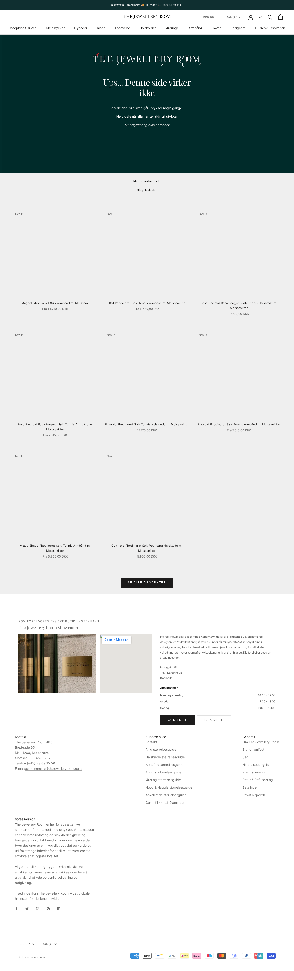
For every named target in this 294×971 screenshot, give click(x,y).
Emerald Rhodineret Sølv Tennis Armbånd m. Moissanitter (239, 424)
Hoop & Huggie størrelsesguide (169, 787)
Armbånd (195, 28)
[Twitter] (27, 908)
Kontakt (151, 742)
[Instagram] (37, 908)
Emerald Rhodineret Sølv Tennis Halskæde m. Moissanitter (147, 424)
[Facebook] (16, 908)
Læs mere (214, 720)
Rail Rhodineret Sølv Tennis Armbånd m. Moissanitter (147, 303)
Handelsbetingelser (257, 765)
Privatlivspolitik (254, 795)
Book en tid (177, 720)
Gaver (216, 28)
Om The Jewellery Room (261, 742)
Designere (238, 28)
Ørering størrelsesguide (163, 780)
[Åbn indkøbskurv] (280, 17)
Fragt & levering (254, 772)
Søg (246, 757)
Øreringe (172, 28)
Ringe (101, 28)
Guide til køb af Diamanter (165, 802)
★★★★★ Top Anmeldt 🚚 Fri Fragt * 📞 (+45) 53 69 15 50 (147, 4)
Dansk (231, 17)
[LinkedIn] (58, 908)
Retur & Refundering (258, 780)
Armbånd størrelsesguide (164, 765)
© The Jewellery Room (32, 957)
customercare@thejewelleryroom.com (53, 768)
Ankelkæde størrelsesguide (166, 795)
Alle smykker (55, 28)
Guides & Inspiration (270, 28)
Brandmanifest (253, 749)
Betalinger (250, 787)
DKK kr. (209, 17)
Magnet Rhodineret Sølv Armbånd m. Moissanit (55, 303)
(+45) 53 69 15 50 (41, 763)
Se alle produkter (147, 582)
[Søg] (270, 16)
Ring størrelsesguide (161, 749)
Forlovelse (122, 28)
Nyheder (80, 28)
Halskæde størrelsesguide (165, 757)
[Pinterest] (48, 908)
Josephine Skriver (22, 28)
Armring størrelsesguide (163, 772)
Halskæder (148, 28)
